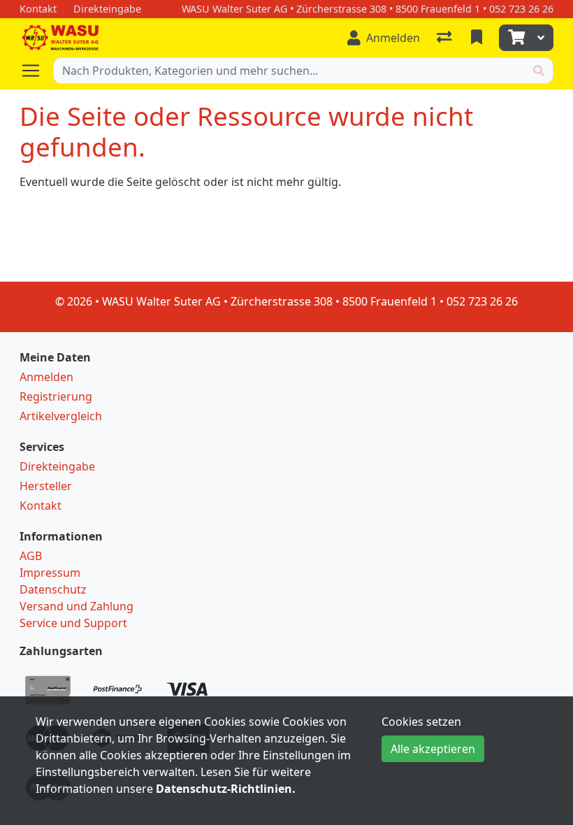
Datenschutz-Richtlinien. (226, 788)
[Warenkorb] (515, 37)
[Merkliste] (478, 38)
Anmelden (46, 377)
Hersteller (46, 486)
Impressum (50, 572)
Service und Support (73, 623)
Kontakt (40, 505)
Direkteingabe (57, 466)
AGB (31, 556)
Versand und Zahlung (76, 606)
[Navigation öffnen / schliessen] (36, 70)
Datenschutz (53, 589)
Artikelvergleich (61, 416)
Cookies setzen (421, 721)
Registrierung (56, 396)
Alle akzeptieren (433, 748)
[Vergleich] (445, 38)
